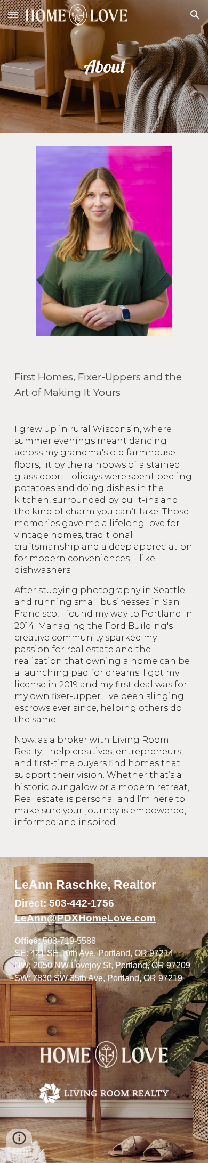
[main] (104, 66)
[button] (13, 14)
